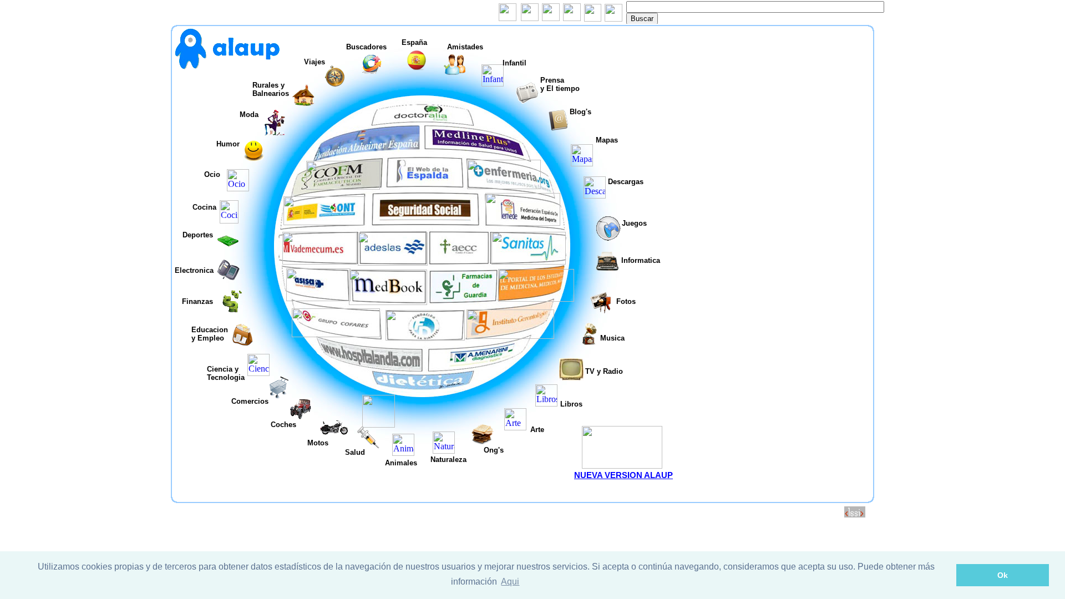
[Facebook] (507, 18)
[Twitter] (530, 18)
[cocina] (229, 220)
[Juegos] (608, 237)
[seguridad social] (424, 222)
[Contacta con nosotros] (613, 18)
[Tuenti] (551, 18)
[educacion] (242, 343)
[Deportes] (228, 249)
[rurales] (303, 103)
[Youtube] (572, 18)
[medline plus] (467, 149)
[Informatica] (607, 269)
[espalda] (425, 185)
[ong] (482, 441)
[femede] (522, 222)
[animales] (403, 453)
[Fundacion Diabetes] (425, 337)
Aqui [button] (510, 581)
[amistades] (455, 72)
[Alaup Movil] (622, 465)
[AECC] (459, 263)
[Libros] (546, 403)
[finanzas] (233, 309)
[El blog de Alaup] (227, 67)
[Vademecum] (319, 261)
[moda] (274, 132)
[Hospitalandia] (370, 367)
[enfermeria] (504, 186)
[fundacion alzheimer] (374, 148)
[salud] (368, 445)
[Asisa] (318, 298)
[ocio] (238, 188)
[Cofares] (336, 334)
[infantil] (492, 83)
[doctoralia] (421, 119)
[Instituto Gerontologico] (510, 336)
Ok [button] (1002, 575)
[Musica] (589, 342)
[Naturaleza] (444, 450)
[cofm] (343, 186)
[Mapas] (582, 163)
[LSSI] (854, 514)
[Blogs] (558, 128)
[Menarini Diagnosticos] (479, 365)
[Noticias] (527, 100)
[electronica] (228, 278)
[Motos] (334, 436)
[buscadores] (372, 72)
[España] (417, 68)
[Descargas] (595, 195)
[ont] (324, 222)
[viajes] (335, 84)
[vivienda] (254, 158)
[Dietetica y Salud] (422, 389)
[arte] (515, 427)
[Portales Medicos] (388, 302)
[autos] (301, 417)
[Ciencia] (258, 373)
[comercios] (278, 395)
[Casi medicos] (536, 298)
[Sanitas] (528, 261)
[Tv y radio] (571, 377)
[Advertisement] (774, 106)
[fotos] (601, 311)
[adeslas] (393, 262)
